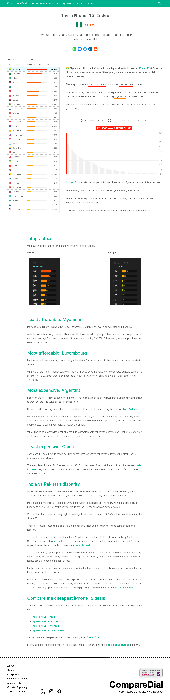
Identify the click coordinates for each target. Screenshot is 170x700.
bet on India (59, 541)
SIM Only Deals (64, 3)
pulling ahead (126, 587)
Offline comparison (17, 678)
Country (12, 65)
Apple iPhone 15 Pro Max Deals (48, 630)
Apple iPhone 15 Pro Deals (46, 625)
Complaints (13, 674)
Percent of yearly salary (38, 65)
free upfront (93, 637)
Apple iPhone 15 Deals (44, 616)
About (10, 665)
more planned (82, 545)
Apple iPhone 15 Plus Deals (46, 621)
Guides (80, 3)
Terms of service (16, 691)
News (90, 3)
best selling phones (118, 645)
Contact (11, 670)
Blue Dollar (129, 409)
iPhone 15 (144, 68)
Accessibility (14, 683)
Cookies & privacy (17, 687)
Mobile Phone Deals (41, 3)
